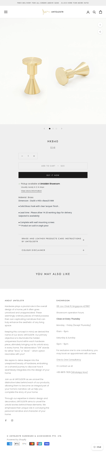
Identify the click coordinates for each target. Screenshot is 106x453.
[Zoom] (100, 24)
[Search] (94, 11)
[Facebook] (6, 420)
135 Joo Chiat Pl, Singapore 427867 (73, 306)
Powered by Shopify (16, 439)
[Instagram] (12, 420)
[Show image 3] (56, 128)
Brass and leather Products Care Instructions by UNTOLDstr (51, 240)
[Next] (61, 128)
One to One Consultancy (68, 359)
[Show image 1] (49, 128)
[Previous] (44, 128)
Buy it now (53, 175)
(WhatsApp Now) (79, 372)
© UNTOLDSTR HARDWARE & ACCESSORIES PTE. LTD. (34, 436)
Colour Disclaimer (33, 250)
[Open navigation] (5, 12)
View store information (31, 191)
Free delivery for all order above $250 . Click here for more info (53, 3)
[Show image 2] (53, 128)
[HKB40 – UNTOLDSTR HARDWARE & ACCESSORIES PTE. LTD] (88, 12)
